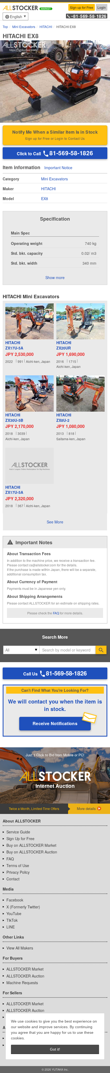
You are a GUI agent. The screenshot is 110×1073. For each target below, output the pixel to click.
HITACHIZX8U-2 (63, 417)
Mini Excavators (54, 178)
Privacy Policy (18, 872)
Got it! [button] (55, 1049)
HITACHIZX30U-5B (14, 417)
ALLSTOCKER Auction (25, 976)
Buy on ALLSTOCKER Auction (31, 852)
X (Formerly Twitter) (23, 906)
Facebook (14, 900)
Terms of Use (17, 865)
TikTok (12, 920)
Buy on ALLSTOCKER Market (31, 845)
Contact (12, 878)
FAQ (56, 613)
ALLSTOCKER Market (25, 969)
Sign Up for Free (20, 838)
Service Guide (18, 831)
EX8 (44, 198)
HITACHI (48, 188)
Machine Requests (22, 982)
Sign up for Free (81, 7)
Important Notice (58, 167)
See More (55, 521)
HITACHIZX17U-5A (14, 345)
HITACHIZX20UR (63, 345)
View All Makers (19, 948)
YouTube (13, 913)
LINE (10, 926)
